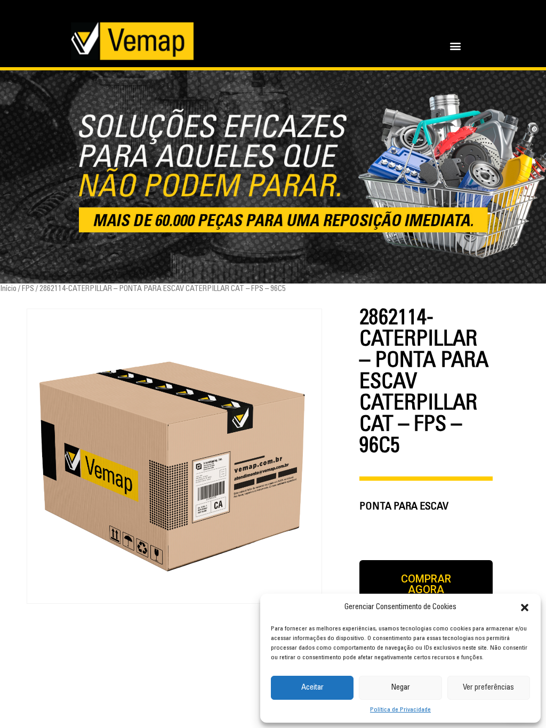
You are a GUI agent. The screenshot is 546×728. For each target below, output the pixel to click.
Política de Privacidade (400, 710)
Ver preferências (488, 688)
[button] (524, 607)
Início (8, 289)
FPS (28, 289)
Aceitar (312, 688)
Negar (400, 688)
